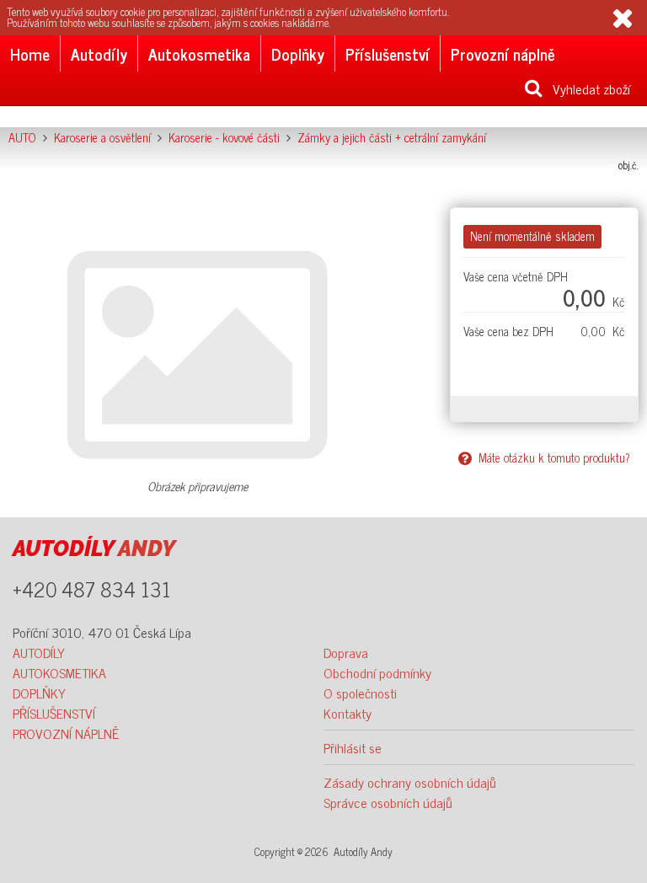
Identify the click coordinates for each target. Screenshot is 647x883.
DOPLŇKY (39, 693)
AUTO (22, 137)
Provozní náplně (503, 53)
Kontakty (348, 713)
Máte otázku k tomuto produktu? (551, 457)
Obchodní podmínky (377, 672)
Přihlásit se (353, 747)
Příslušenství (387, 53)
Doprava (346, 652)
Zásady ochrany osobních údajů (410, 782)
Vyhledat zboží (586, 88)
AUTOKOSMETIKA (59, 672)
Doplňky (297, 53)
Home (30, 53)
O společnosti (360, 693)
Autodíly (99, 53)
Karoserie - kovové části (224, 137)
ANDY (94, 548)
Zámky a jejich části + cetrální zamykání (391, 137)
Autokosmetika (199, 53)
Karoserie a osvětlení (102, 137)
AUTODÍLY (39, 652)
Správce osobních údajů (388, 802)
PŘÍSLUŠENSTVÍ (54, 713)
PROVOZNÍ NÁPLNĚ (66, 733)
